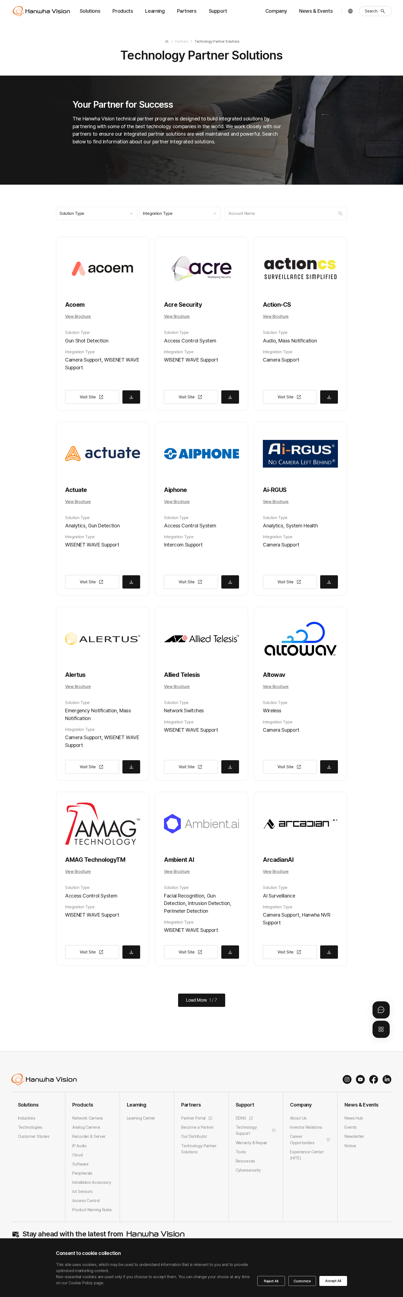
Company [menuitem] (276, 11)
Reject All (271, 1281)
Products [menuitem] (122, 11)
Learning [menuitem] (155, 11)
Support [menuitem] (218, 11)
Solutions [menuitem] (90, 11)
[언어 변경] (350, 11)
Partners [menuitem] (187, 11)
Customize (302, 1281)
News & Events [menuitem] (316, 11)
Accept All (333, 1281)
